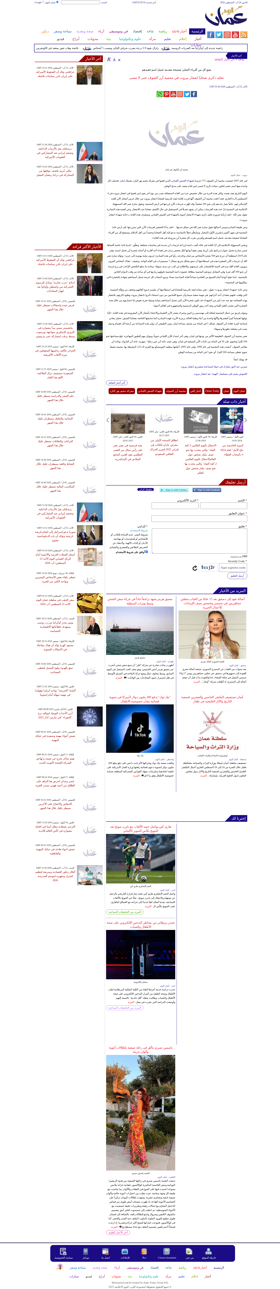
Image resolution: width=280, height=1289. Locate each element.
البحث (104, 2)
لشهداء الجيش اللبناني (182, 180)
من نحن (190, 1257)
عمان (226, 391)
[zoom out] (119, 59)
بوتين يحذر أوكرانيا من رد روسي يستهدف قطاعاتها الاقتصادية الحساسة (55, 626)
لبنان (122, 180)
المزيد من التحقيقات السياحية (125, 912)
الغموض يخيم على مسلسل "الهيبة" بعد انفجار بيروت (220, 373)
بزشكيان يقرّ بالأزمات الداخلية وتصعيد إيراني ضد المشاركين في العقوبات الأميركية (55, 152)
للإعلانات (125, 1257)
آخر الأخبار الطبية (118, 1232)
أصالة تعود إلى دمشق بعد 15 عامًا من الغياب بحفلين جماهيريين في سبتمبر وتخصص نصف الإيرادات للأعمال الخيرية (212, 603)
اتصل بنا (106, 1257)
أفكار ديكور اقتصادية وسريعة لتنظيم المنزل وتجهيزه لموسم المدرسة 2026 (55, 876)
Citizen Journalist (167, 1257)
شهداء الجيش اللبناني (150, 391)
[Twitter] (174, 491)
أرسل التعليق (237, 575)
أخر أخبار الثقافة (224, 59)
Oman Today (212, 391)
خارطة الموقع (209, 1257)
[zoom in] (109, 59)
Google (38, 2)
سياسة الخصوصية (63, 1257)
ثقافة (241, 59)
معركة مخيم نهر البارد (122, 391)
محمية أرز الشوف (176, 391)
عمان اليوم (50, 2)
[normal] (114, 59)
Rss (144, 1257)
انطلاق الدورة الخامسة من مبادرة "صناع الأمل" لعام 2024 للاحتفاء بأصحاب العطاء (237, 450)
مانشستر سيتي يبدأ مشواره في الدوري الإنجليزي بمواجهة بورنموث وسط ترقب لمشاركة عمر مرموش (55, 332)
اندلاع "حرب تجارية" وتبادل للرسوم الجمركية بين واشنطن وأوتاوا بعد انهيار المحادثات (55, 286)
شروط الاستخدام (139, 530)
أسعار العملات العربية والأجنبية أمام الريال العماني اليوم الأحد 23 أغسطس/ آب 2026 (55, 558)
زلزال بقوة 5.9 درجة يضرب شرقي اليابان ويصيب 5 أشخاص (144, 48)
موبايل (86, 1257)
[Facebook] (206, 491)
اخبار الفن (195, 391)
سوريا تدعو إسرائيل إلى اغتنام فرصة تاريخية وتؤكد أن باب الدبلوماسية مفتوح (55, 536)
